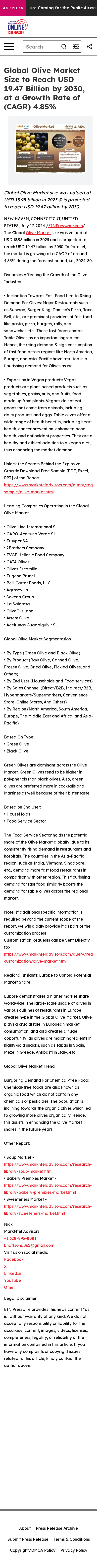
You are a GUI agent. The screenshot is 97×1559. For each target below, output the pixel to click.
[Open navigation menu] (9, 47)
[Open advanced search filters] (76, 46)
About (25, 1528)
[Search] (64, 46)
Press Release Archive (57, 1528)
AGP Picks (13, 8)
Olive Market (38, 232)
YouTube (12, 1280)
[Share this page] (89, 47)
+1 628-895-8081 (20, 1238)
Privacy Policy (73, 1550)
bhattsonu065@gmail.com (29, 1245)
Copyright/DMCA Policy (32, 1550)
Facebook (14, 1259)
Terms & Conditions (71, 1539)
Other (9, 1287)
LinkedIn (12, 1273)
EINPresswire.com (65, 225)
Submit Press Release (27, 1539)
